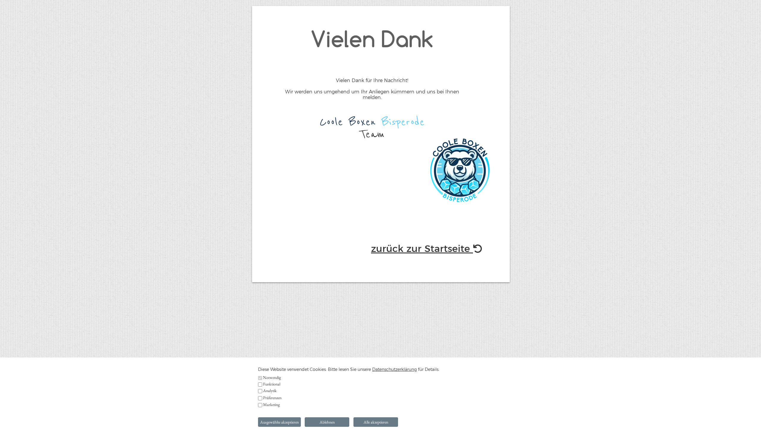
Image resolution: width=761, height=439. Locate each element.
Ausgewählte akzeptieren (279, 422)
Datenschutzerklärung (394, 369)
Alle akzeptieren (376, 422)
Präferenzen (272, 397)
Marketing (271, 404)
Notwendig (272, 377)
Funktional (271, 384)
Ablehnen (327, 422)
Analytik (270, 390)
